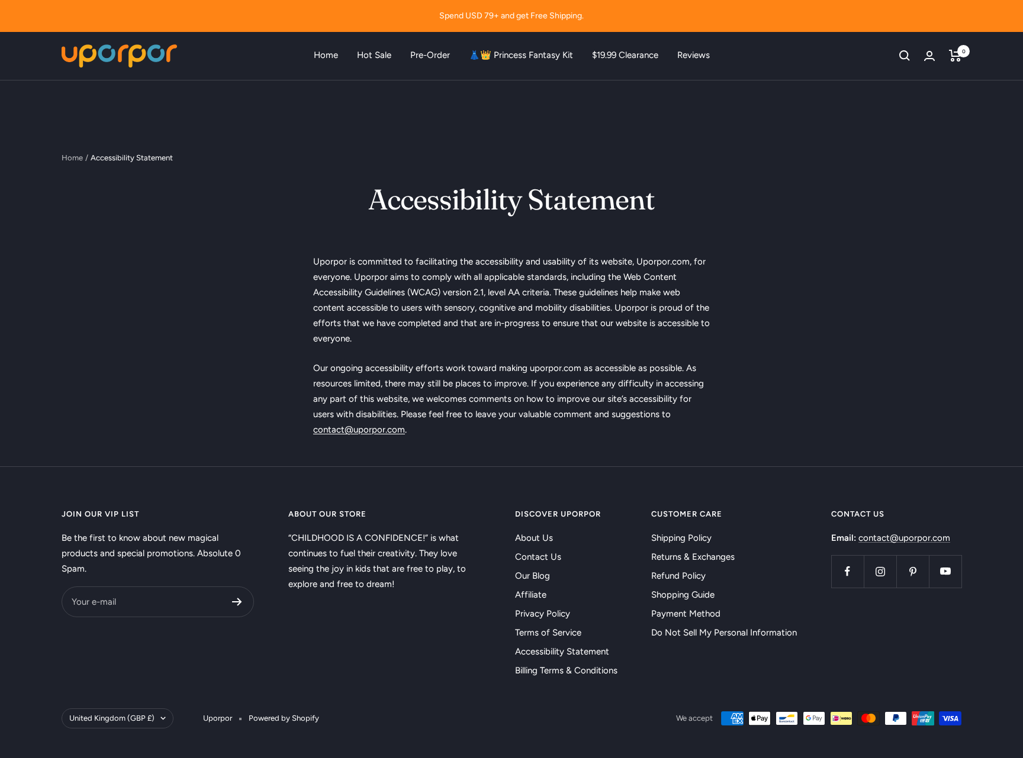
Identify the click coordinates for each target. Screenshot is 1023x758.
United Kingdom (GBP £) (112, 718)
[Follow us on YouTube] (945, 571)
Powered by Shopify (284, 718)
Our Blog (532, 575)
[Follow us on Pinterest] (912, 571)
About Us (534, 538)
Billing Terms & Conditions (566, 670)
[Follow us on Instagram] (880, 571)
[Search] (904, 55)
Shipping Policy (681, 538)
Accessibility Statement (562, 651)
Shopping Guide (683, 594)
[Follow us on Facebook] (847, 571)
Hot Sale (374, 55)
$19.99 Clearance (625, 55)
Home (326, 55)
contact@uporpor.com (904, 538)
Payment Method (685, 613)
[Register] (237, 602)
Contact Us (538, 556)
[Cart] (955, 56)
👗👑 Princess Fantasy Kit (521, 55)
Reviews (693, 55)
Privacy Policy (542, 613)
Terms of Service (548, 632)
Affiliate (530, 594)
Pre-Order (430, 55)
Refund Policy (678, 575)
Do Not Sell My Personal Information (724, 632)
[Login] (929, 56)
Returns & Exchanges (693, 556)
